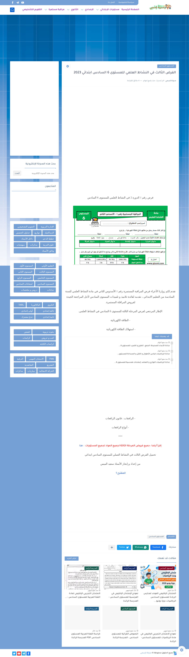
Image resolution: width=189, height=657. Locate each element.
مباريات (31, 371)
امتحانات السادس (24, 284)
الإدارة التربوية (47, 226)
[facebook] (12, 3)
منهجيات (21, 244)
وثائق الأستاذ (48, 251)
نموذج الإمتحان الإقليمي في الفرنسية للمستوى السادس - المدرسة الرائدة (123, 597)
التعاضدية (29, 365)
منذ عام (95, 631)
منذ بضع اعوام (163, 342)
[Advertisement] (94, 38)
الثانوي (74, 10)
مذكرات (33, 244)
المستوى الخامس (46, 278)
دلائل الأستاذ (27, 238)
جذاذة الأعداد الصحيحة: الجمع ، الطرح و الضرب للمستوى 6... (144, 346)
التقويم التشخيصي (32, 10)
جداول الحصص (23, 232)
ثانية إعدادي (48, 317)
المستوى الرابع (24, 278)
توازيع (37, 232)
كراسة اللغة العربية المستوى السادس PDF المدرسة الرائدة (85, 636)
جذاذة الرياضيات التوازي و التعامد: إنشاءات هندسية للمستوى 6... (142, 362)
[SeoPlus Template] (175, 653)
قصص (27, 332)
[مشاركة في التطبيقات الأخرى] (111, 547)
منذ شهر (171, 590)
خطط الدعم (48, 238)
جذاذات (50, 290)
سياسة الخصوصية (126, 3)
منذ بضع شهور (131, 590)
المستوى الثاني (25, 272)
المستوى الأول (26, 265)
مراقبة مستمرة (56, 10)
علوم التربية (48, 244)
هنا (81, 445)
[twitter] (14, 654)
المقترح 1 (120, 473)
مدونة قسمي (146, 653)
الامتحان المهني (36, 359)
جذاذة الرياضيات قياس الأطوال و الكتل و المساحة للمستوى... (143, 354)
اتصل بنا (111, 3)
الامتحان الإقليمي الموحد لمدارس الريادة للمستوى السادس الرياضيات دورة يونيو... (160, 597)
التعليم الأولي (48, 265)
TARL (21, 305)
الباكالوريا (35, 305)
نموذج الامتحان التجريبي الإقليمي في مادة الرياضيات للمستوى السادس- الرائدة (158, 638)
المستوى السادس (166, 66)
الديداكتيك (49, 232)
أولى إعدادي (27, 311)
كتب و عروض (47, 338)
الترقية (20, 359)
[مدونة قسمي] (160, 7)
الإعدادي (89, 10)
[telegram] (17, 3)
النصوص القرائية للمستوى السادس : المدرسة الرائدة (125, 636)
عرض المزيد (71, 558)
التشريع (50, 365)
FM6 (51, 359)
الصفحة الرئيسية (130, 10)
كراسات (26, 338)
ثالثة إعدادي (48, 311)
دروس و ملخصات (29, 290)
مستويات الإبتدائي (109, 10)
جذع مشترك (27, 317)
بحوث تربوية (48, 332)
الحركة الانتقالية (46, 371)
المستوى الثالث (46, 272)
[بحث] (12, 10)
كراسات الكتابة (47, 344)
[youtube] (22, 3)
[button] (158, 547)
